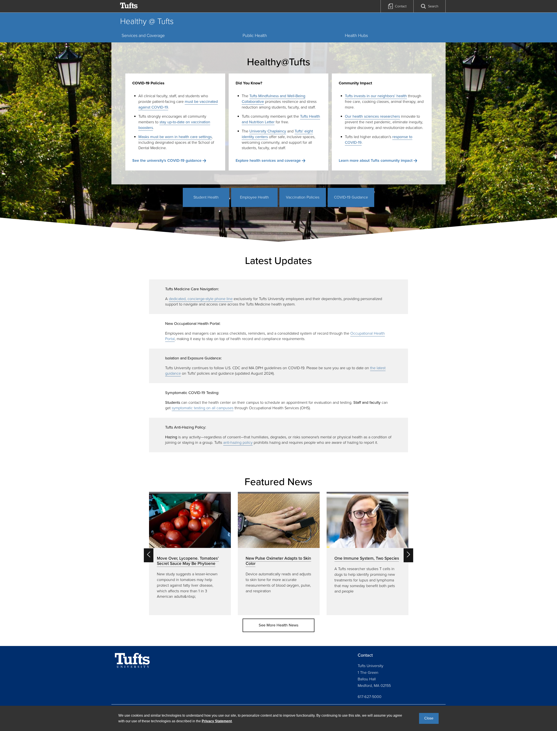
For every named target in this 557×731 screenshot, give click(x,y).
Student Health (206, 197)
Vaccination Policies (302, 197)
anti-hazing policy (238, 442)
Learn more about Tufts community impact (376, 160)
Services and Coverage (143, 35)
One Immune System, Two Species (366, 558)
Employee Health (254, 197)
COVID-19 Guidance (351, 197)
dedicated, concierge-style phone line (201, 299)
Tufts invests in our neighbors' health (376, 96)
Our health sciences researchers (372, 116)
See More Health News (278, 625)
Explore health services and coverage (268, 160)
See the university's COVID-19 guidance (166, 160)
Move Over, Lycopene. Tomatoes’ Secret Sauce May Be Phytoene (188, 561)
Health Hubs (356, 35)
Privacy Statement (217, 721)
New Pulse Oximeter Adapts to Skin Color (278, 561)
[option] (190, 553)
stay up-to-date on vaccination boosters (174, 124)
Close (428, 718)
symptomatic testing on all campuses (202, 408)
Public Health (255, 35)
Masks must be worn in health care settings (175, 137)
